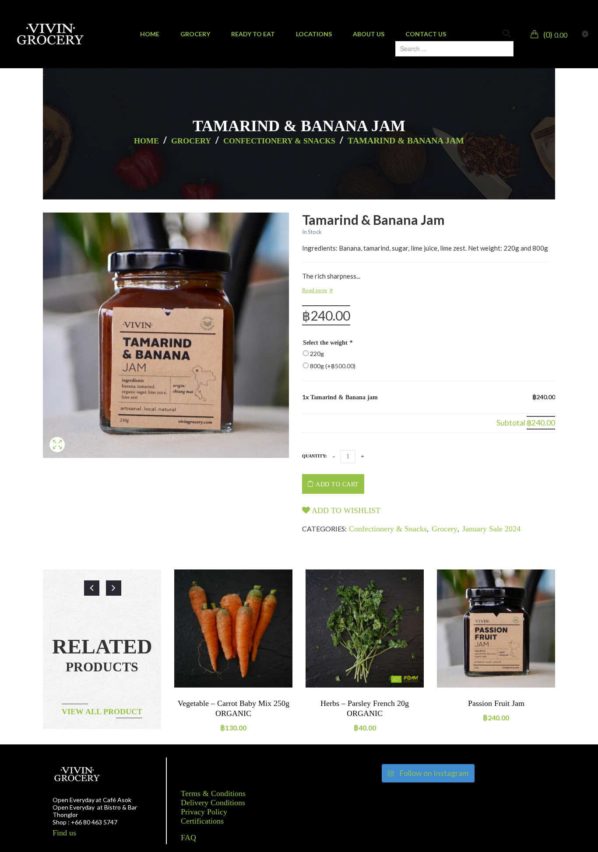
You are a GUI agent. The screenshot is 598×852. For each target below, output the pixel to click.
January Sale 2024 (491, 528)
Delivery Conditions (213, 802)
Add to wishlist (345, 510)
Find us (64, 832)
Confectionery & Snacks (279, 140)
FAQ (188, 837)
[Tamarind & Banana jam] (57, 454)
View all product (102, 711)
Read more (314, 290)
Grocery (191, 140)
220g (317, 353)
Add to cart (337, 484)
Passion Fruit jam (496, 703)
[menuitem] (149, 34)
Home (146, 140)
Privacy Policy (204, 811)
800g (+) (332, 366)
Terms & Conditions (213, 793)
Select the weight (327, 342)
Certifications (202, 821)
